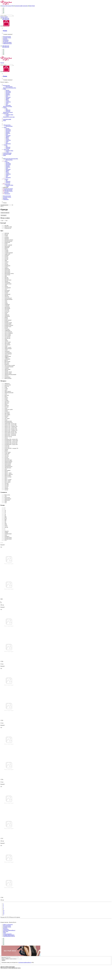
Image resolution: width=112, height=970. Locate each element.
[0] (56, 69)
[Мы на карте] (3, 945)
